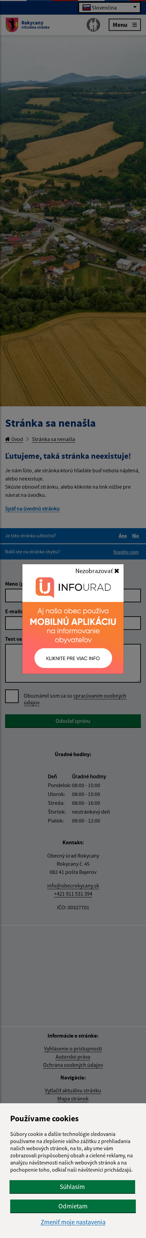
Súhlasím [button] (72, 1187)
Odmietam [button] (73, 1206)
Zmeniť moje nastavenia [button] (73, 1222)
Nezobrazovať (94, 571)
